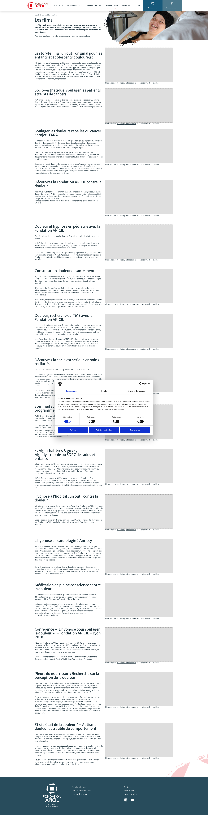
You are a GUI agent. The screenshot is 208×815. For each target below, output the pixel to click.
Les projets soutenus (74, 5)
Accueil (37, 15)
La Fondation (58, 5)
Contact (137, 5)
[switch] (92, 421)
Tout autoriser (135, 430)
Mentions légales (79, 787)
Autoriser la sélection (104, 430)
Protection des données (81, 791)
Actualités (126, 5)
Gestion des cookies (80, 794)
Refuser (73, 430)
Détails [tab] (104, 391)
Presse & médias (112, 5)
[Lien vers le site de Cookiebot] (140, 384)
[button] (203, 732)
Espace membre (130, 794)
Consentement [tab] (71, 391)
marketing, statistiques (126, 83)
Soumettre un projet (94, 5)
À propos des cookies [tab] (136, 391)
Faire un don (129, 791)
